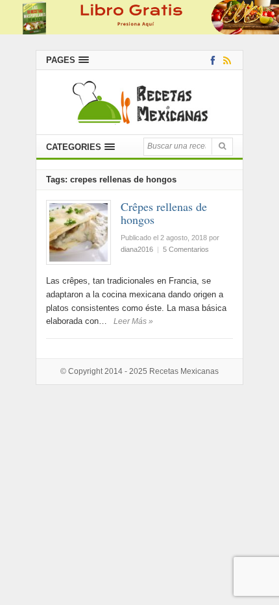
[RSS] (225, 60)
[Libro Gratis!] (139, 16)
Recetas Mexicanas (184, 371)
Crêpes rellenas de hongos (164, 213)
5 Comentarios (186, 249)
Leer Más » (133, 321)
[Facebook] (210, 60)
